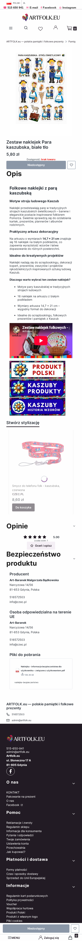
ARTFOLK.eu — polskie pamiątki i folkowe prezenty (35, 41)
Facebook (13, 805)
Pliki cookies (14, 920)
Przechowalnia (15, 847)
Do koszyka (23, 507)
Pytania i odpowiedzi (19, 835)
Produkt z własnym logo (22, 916)
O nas (10, 800)
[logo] (41, 739)
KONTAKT (13, 792)
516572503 (17, 597)
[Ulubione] (41, 29)
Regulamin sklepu (17, 826)
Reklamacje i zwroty (19, 822)
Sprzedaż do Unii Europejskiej (25, 878)
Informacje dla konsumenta (24, 831)
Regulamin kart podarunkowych (27, 895)
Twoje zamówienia (18, 839)
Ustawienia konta (17, 843)
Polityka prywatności (19, 900)
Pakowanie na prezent (20, 796)
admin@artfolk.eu (21, 720)
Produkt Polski (15, 912)
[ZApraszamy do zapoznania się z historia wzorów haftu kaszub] (37, 414)
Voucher (11, 904)
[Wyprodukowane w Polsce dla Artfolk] (37, 377)
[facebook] (10, 771)
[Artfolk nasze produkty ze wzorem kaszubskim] (37, 396)
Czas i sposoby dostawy (22, 873)
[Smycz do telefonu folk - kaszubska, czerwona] (41, 457)
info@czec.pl (18, 601)
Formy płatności (16, 869)
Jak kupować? (15, 851)
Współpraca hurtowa (19, 908)
